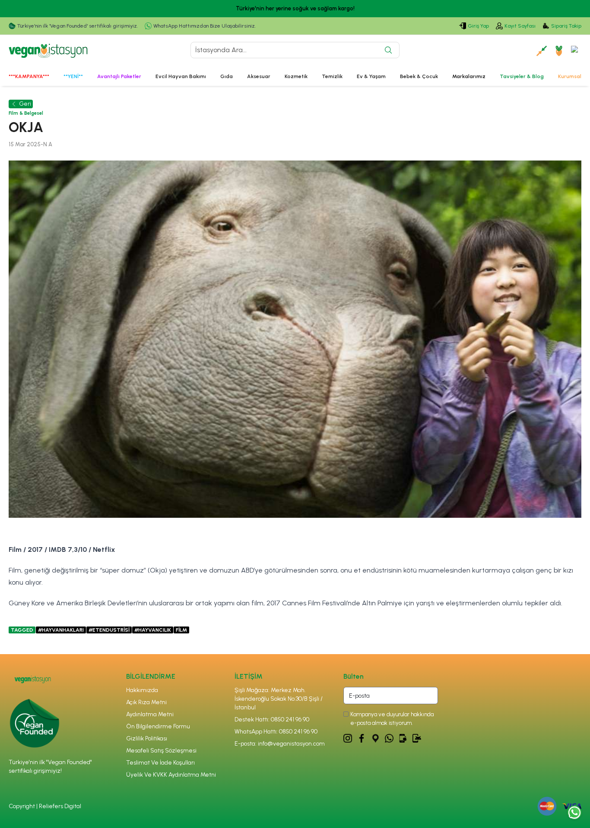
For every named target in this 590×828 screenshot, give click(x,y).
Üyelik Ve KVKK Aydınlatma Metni (171, 774)
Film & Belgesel (26, 113)
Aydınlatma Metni (150, 714)
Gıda (226, 76)
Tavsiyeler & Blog (522, 76)
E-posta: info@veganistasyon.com (280, 743)
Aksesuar (258, 76)
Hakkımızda (142, 690)
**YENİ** (73, 76)
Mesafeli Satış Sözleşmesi (161, 750)
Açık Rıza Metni (146, 702)
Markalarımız (468, 76)
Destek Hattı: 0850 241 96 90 (272, 719)
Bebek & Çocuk (419, 76)
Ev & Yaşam (371, 76)
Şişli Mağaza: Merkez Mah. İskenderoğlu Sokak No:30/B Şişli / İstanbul (279, 698)
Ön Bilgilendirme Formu (158, 726)
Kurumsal (569, 76)
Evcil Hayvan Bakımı (180, 76)
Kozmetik (296, 76)
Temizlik (332, 76)
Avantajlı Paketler (119, 76)
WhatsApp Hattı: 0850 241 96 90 (276, 731)
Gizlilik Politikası (146, 738)
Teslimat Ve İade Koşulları (160, 762)
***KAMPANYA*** (29, 76)
